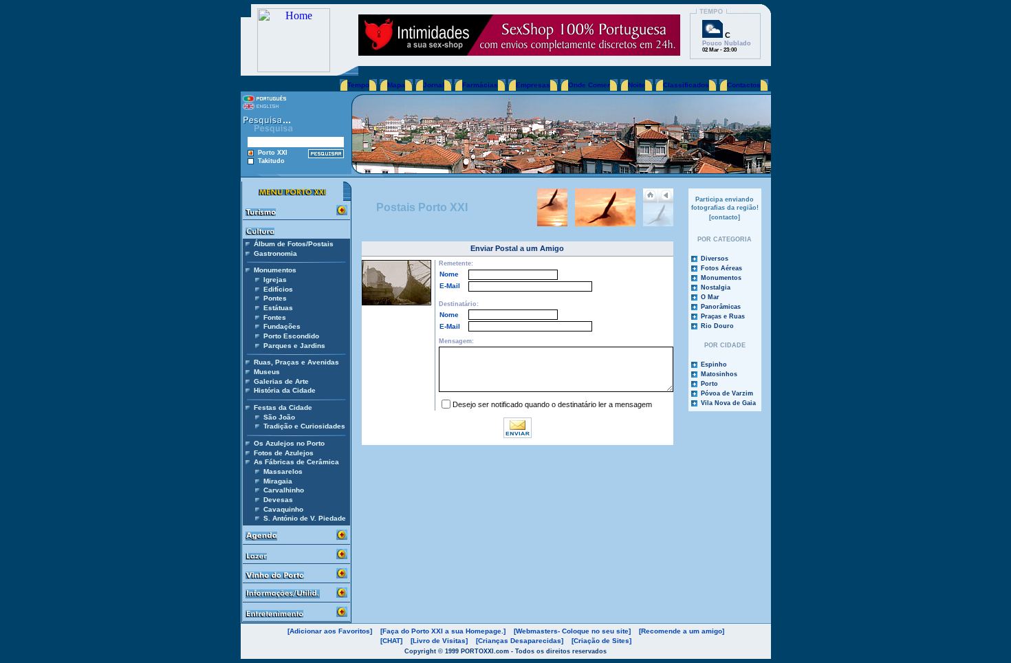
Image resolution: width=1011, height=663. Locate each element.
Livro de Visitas (439, 640)
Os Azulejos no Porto (289, 443)
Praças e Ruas (723, 316)
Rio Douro (717, 326)
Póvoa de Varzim (727, 393)
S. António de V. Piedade (304, 518)
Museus (267, 372)
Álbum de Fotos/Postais (294, 244)
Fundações (282, 326)
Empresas (533, 85)
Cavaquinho (283, 509)
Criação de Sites (601, 640)
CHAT (391, 640)
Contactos (744, 85)
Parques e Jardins (294, 345)
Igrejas (275, 279)
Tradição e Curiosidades (304, 426)
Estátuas (278, 308)
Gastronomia (275, 253)
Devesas (278, 499)
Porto (709, 383)
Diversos (714, 258)
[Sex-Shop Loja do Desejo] (519, 52)
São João (279, 417)
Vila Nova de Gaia (728, 403)
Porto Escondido (291, 336)
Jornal (433, 85)
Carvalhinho (283, 490)
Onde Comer (589, 85)
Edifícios (278, 289)
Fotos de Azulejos (284, 453)
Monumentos (721, 277)
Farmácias (480, 85)
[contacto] (724, 217)
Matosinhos (719, 374)
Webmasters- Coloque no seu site (572, 631)
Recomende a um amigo (681, 631)
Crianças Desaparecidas (519, 640)
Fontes (274, 317)
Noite (636, 85)
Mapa (396, 85)
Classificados (686, 85)
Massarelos (283, 471)
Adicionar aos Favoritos (330, 631)
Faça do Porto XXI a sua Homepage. (442, 631)
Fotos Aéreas (721, 268)
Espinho (714, 364)
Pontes (275, 298)
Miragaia (277, 481)
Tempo (358, 85)
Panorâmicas (721, 306)
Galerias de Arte (281, 381)
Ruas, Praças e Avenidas (296, 362)
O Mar (710, 297)
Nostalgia (715, 287)
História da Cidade (285, 390)
